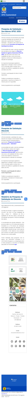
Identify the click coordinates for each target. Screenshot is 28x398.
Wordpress (4, 393)
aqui (15, 244)
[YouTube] (11, 346)
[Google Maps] (16, 346)
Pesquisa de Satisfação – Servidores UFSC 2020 (12, 30)
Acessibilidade (4, 4)
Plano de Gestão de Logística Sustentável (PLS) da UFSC (12, 52)
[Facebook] (20, 346)
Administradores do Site (21, 17)
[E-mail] (11, 341)
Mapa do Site (19, 4)
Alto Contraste (11, 4)
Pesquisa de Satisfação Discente (11, 129)
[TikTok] (24, 346)
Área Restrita (12, 17)
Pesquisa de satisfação (6, 122)
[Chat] (16, 341)
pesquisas (10, 123)
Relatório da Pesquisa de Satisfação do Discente (12, 197)
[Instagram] (24, 341)
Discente (7, 190)
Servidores (8, 125)
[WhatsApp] (20, 341)
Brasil (4, 1)
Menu (22, 21)
